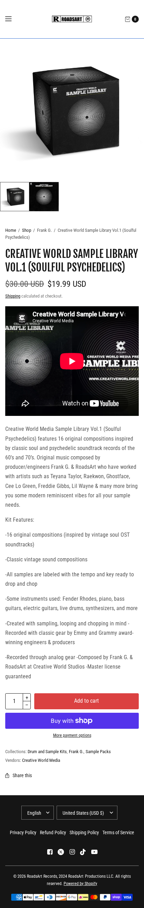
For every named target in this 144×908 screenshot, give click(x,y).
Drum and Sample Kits (47, 751)
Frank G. (76, 751)
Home (10, 230)
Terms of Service (118, 832)
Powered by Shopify (80, 883)
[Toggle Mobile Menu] (13, 19)
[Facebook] (49, 852)
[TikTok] (83, 852)
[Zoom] (72, 110)
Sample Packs (98, 751)
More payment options (72, 735)
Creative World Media (41, 760)
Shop (26, 230)
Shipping (12, 296)
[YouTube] (94, 852)
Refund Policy (53, 832)
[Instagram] (72, 852)
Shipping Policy (84, 832)
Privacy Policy (23, 832)
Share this (22, 775)
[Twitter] (61, 852)
